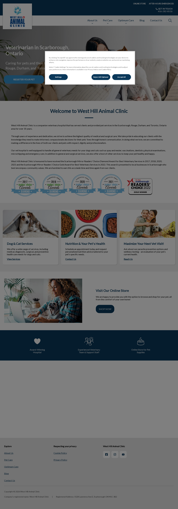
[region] (90, 68)
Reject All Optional (100, 77)
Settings (58, 77)
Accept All (122, 77)
